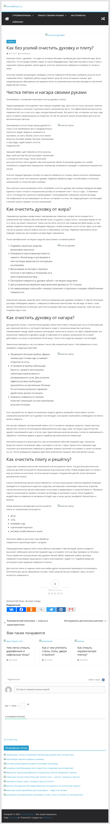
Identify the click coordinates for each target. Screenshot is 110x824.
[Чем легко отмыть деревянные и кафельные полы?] (13, 641)
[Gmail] (71, 609)
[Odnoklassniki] (31, 609)
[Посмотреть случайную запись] (103, 18)
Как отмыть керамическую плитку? (86, 651)
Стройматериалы (21, 15)
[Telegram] (51, 609)
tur (5, 739)
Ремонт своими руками (51, 15)
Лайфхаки (17, 22)
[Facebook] (21, 609)
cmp (15, 739)
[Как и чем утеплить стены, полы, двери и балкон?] (45, 641)
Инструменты (78, 15)
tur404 (10, 739)
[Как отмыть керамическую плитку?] (79, 641)
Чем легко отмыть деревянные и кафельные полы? (18, 651)
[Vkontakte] (11, 609)
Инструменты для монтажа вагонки (83, 620)
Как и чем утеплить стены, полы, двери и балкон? (54, 651)
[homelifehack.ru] (7, 18)
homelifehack (25, 53)
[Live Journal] (41, 609)
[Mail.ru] (61, 609)
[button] (32, 15)
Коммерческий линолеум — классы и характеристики (27, 622)
